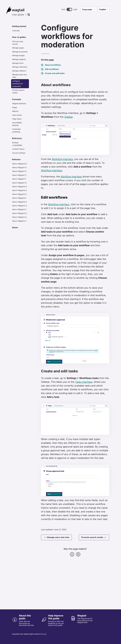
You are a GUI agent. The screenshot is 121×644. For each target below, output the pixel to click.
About (15, 227)
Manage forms (17, 63)
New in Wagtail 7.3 (19, 171)
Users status (17, 115)
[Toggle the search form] (28, 14)
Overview (16, 31)
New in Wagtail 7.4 (19, 167)
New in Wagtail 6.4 (19, 187)
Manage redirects (19, 71)
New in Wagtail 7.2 (19, 175)
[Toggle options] (95, 9)
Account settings (18, 153)
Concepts (16, 99)
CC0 (44, 634)
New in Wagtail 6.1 (19, 198)
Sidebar (68, 116)
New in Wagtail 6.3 (19, 190)
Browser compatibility (17, 144)
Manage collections (19, 67)
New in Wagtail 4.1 (19, 221)
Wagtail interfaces (19, 103)
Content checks (18, 149)
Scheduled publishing (16, 130)
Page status (17, 119)
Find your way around (17, 42)
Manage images (18, 55)
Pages (14, 107)
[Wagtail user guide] (16, 10)
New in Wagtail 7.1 (19, 179)
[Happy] (72, 554)
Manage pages (18, 48)
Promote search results (18, 91)
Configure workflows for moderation (17, 83)
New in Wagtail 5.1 (19, 209)
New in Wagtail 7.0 (19, 183)
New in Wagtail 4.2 (19, 217)
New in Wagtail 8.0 (19, 164)
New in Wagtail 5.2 (19, 206)
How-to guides (19, 37)
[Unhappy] (78, 554)
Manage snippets (19, 59)
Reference (17, 138)
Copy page (87, 9)
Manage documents (20, 52)
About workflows (53, 65)
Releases (16, 159)
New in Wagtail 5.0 (19, 213)
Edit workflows (52, 69)
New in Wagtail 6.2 (19, 194)
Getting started (19, 26)
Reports (15, 111)
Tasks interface (83, 381)
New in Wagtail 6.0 (19, 202)
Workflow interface (62, 159)
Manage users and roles (19, 76)
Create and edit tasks (55, 73)
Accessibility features (17, 124)
